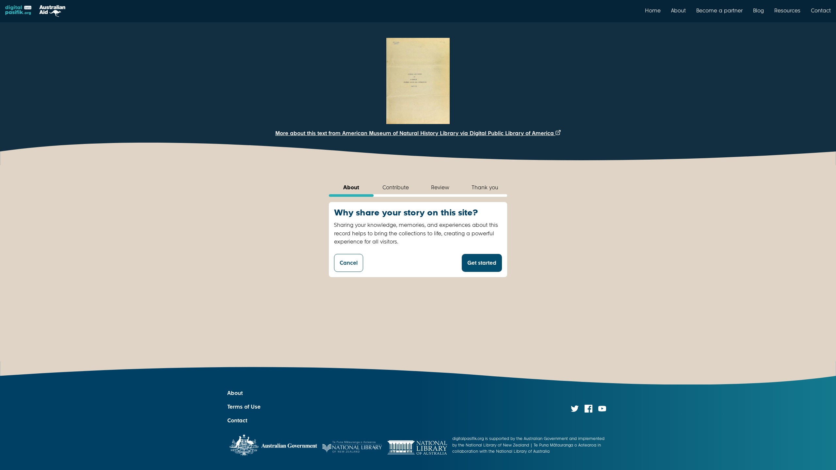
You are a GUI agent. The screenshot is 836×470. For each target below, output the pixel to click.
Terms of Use (244, 406)
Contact (821, 10)
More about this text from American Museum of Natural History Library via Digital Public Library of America (415, 133)
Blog (758, 10)
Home (653, 10)
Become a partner (719, 10)
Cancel (349, 262)
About (678, 10)
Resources (787, 10)
